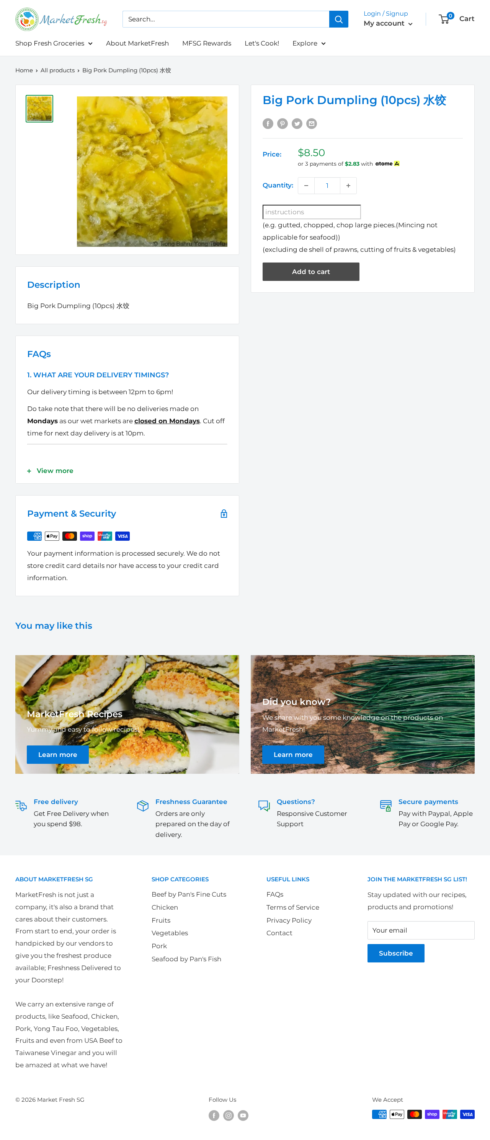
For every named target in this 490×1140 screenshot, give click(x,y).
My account (385, 23)
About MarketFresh (137, 43)
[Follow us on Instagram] (228, 1115)
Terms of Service (292, 907)
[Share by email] (311, 123)
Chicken (165, 907)
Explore (304, 43)
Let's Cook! (262, 43)
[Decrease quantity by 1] (306, 186)
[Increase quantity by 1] (348, 186)
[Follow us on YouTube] (243, 1115)
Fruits (161, 920)
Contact (279, 933)
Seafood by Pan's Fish (186, 959)
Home (24, 70)
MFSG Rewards (206, 43)
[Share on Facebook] (268, 123)
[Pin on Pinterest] (282, 123)
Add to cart (311, 272)
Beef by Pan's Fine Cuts (189, 894)
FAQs (274, 894)
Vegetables (170, 933)
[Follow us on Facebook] (214, 1115)
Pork (159, 946)
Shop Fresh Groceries (49, 43)
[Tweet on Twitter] (297, 123)
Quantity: (278, 185)
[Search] (338, 19)
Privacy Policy (289, 920)
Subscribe (396, 953)
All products (58, 70)
